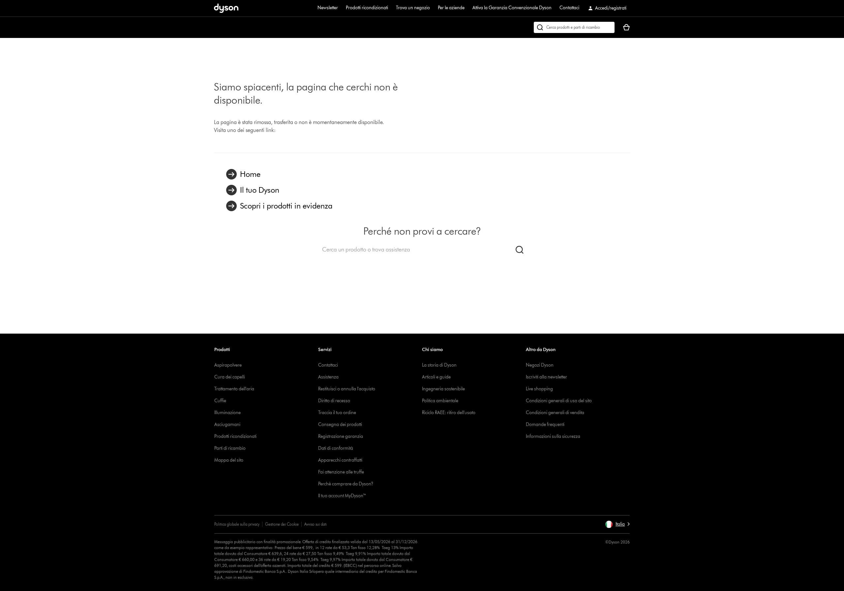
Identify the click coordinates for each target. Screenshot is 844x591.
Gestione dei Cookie (282, 524)
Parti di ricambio (230, 448)
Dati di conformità (335, 448)
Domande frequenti (545, 424)
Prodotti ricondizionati (367, 8)
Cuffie (220, 401)
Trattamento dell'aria (234, 389)
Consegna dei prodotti (340, 424)
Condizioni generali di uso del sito (559, 401)
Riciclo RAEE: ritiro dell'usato (448, 412)
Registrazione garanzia (340, 436)
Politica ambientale (440, 401)
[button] (617, 524)
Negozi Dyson (540, 365)
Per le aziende (451, 8)
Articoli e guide (436, 377)
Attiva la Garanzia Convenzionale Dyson (512, 8)
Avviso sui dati (315, 524)
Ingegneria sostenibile (443, 389)
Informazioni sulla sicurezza (553, 436)
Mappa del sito (228, 460)
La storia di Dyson (439, 365)
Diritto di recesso (334, 401)
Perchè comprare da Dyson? (345, 484)
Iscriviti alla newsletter (546, 377)
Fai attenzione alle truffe (341, 472)
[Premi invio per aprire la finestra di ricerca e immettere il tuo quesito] (574, 27)
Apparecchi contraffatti (340, 460)
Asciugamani (227, 424)
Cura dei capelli (229, 377)
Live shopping (539, 389)
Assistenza (328, 377)
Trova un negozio (413, 8)
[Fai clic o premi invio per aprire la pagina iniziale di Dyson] (226, 8)
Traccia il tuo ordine (337, 412)
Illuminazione (227, 412)
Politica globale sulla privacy (236, 524)
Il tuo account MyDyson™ (342, 496)
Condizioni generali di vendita (555, 412)
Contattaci (569, 8)
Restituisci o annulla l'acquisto (346, 389)
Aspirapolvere (228, 365)
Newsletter (327, 8)
